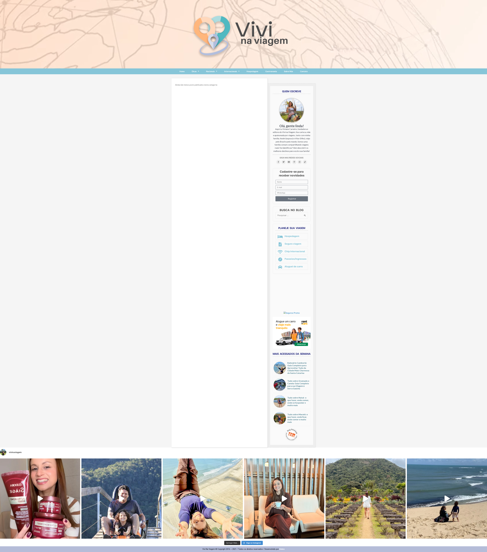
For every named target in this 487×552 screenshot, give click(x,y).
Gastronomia (271, 71)
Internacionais (230, 71)
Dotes (282, 549)
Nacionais (210, 71)
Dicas (194, 71)
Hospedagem (252, 71)
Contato (304, 71)
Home (182, 71)
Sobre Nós (288, 71)
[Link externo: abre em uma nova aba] (292, 313)
